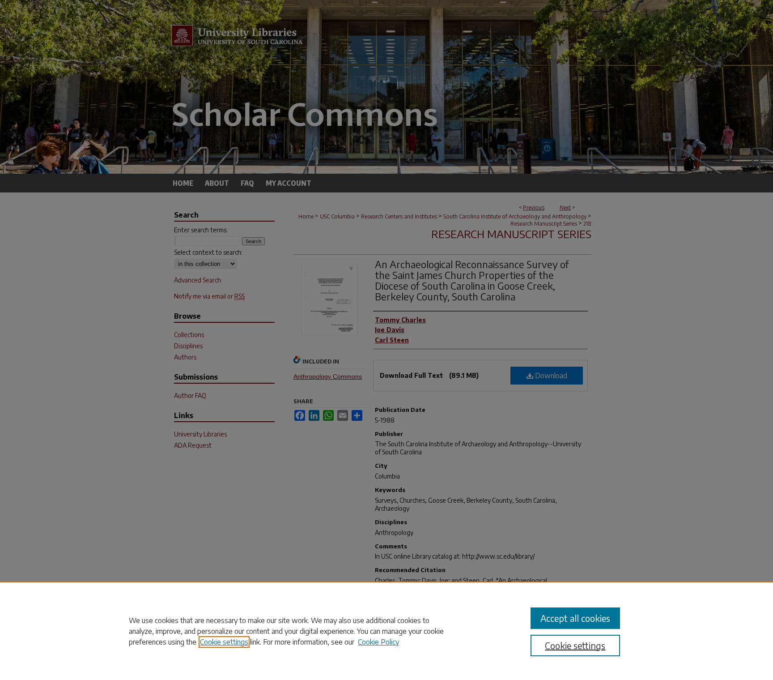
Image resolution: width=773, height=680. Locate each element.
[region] (386, 631)
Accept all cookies (575, 618)
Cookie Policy (378, 641)
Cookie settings (224, 641)
